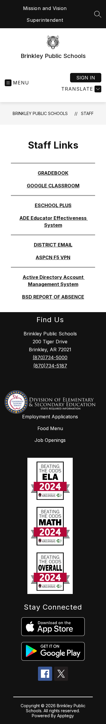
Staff (87, 113)
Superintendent (44, 20)
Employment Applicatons (50, 417)
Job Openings (50, 440)
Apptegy (65, 715)
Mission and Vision (45, 8)
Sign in (85, 78)
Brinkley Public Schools (40, 113)
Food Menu (50, 428)
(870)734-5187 (50, 366)
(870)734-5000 (50, 357)
